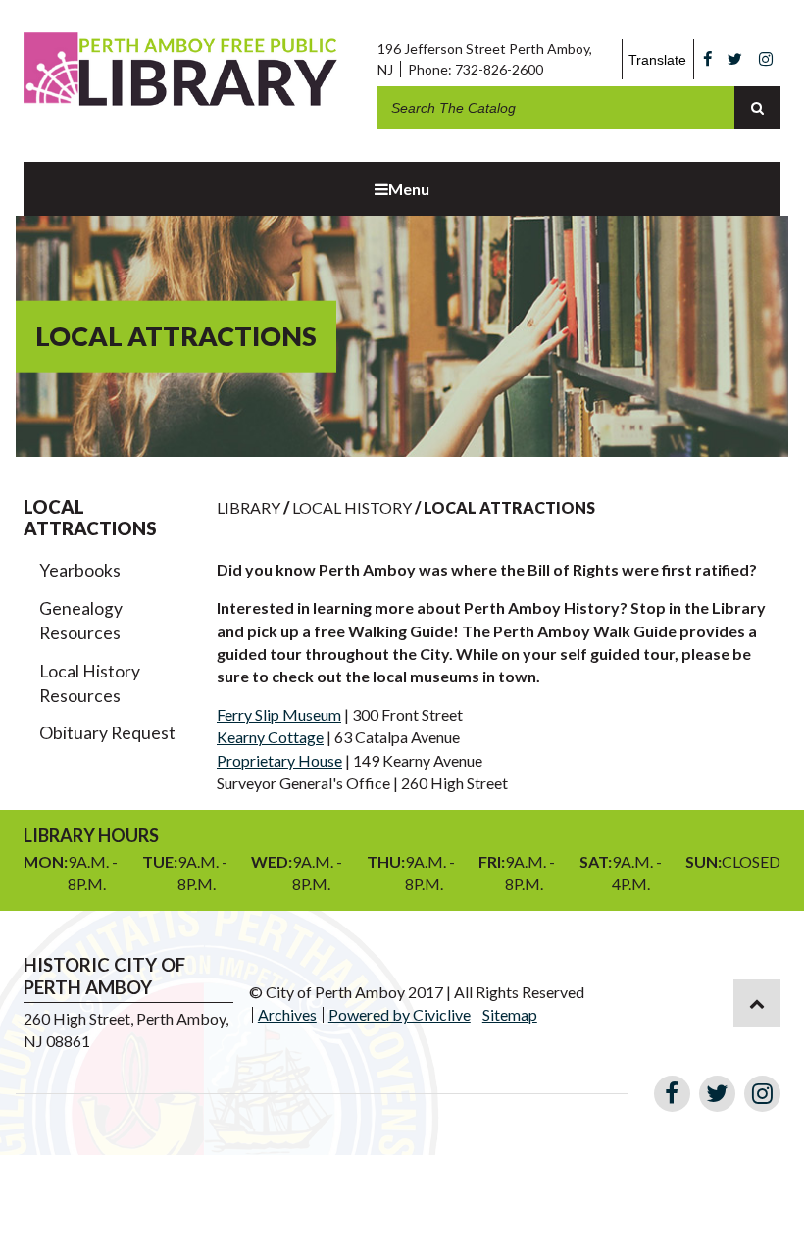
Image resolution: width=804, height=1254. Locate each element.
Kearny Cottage (270, 736)
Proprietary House (279, 760)
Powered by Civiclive (399, 1014)
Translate (657, 60)
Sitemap (509, 1014)
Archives (287, 1014)
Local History (352, 507)
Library (248, 507)
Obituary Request (107, 733)
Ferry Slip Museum (279, 714)
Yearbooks (80, 570)
